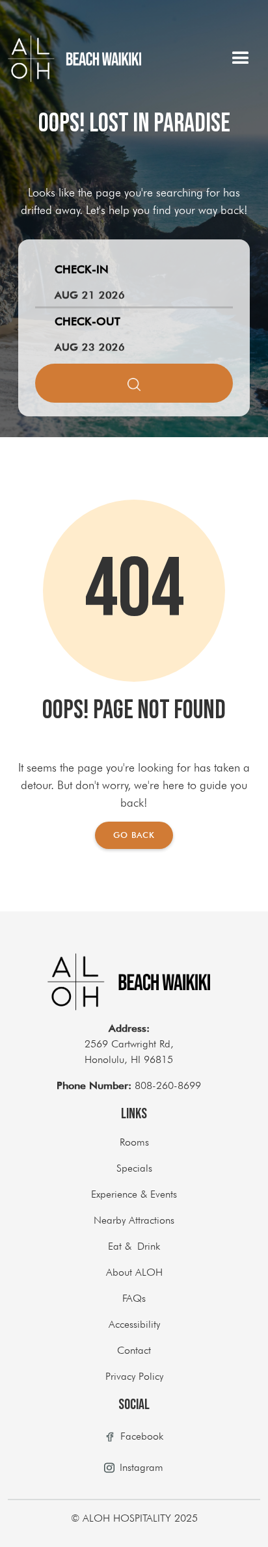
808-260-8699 (129, 1085)
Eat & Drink (134, 1246)
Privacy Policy (134, 1376)
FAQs (134, 1298)
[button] (240, 58)
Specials (134, 1168)
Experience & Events (134, 1194)
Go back (134, 835)
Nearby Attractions (134, 1220)
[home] (74, 58)
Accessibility (134, 1324)
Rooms (134, 1142)
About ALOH (134, 1272)
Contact (134, 1350)
